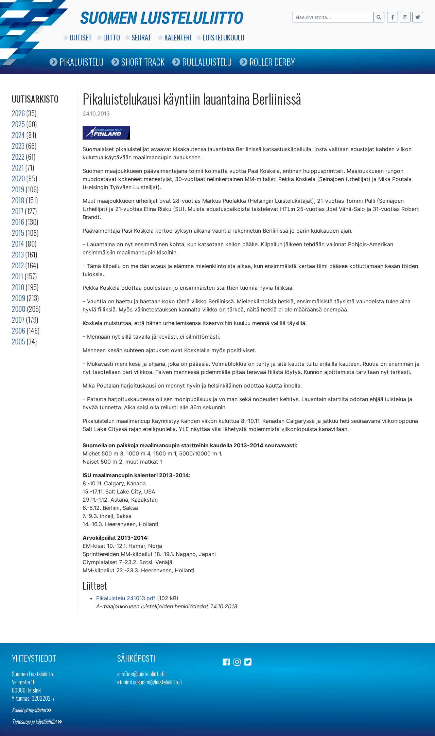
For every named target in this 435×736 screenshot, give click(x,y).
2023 (18, 146)
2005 (18, 341)
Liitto (111, 37)
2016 (18, 222)
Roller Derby (272, 61)
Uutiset (81, 37)
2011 (17, 276)
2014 (18, 243)
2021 (18, 167)
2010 (18, 287)
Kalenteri (177, 37)
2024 (18, 135)
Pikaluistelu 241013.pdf (125, 598)
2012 (18, 265)
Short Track (142, 61)
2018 (18, 200)
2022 (18, 156)
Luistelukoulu (223, 37)
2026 (18, 113)
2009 (18, 298)
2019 (18, 189)
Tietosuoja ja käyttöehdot (34, 721)
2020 (18, 178)
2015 (18, 233)
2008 (18, 309)
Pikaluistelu (81, 61)
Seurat (142, 37)
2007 (18, 320)
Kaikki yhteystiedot (29, 710)
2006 (18, 330)
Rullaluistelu (207, 61)
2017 (17, 211)
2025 (18, 124)
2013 (18, 254)
